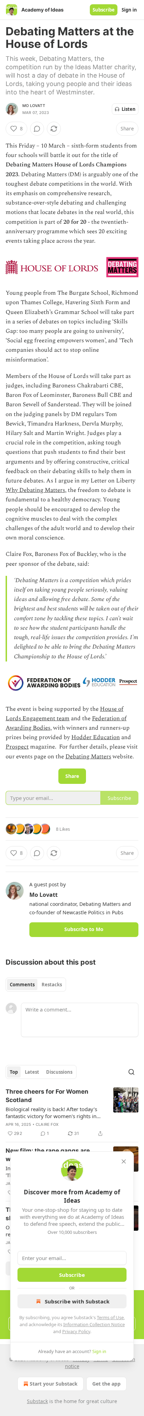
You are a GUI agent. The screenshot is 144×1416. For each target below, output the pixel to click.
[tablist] (36, 985)
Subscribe (104, 10)
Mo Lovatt (33, 105)
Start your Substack (54, 1383)
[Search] (131, 1072)
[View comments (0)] (37, 129)
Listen (129, 109)
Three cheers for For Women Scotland (47, 1095)
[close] (123, 1161)
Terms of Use (110, 1317)
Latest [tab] (32, 1072)
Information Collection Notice (94, 1324)
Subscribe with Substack (77, 1301)
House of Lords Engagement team (64, 714)
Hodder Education (95, 737)
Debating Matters (88, 756)
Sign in (129, 10)
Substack (37, 1401)
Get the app (106, 1383)
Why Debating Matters (35, 490)
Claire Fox (47, 1124)
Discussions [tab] (59, 1072)
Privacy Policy (76, 1331)
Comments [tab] (22, 984)
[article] (72, 1112)
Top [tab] (14, 1072)
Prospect (17, 746)
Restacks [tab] (52, 984)
